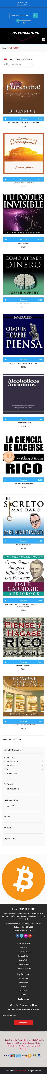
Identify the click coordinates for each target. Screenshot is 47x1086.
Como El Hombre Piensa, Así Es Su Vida (24, 363)
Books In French (36, 1040)
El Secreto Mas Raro (23, 545)
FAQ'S (23, 995)
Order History (23, 983)
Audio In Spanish (28, 1043)
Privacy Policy (23, 956)
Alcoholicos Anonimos (23, 422)
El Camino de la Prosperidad (24, 183)
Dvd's (38, 1043)
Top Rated (22, 1046)
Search (7, 1040)
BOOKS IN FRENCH (10, 773)
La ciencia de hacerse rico (23, 484)
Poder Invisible (23, 243)
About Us (23, 948)
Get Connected (23, 999)
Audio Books (23, 1040)
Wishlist (25, 5)
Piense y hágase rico (23, 665)
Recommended (34, 1046)
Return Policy (23, 960)
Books (15, 1040)
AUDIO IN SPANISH (11, 762)
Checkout (19, 5)
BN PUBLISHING (13, 789)
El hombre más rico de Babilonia (23, 725)
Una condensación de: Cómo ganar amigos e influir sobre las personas (23, 605)
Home (4, 48)
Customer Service (23, 964)
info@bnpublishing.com (25, 930)
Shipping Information (23, 968)
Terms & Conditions (23, 952)
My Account (23, 979)
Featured (23, 1049)
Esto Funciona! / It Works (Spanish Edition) (23, 123)
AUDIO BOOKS (9, 758)
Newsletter (23, 991)
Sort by (6, 64)
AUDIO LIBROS (9, 765)
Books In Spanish (13, 1043)
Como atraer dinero (23, 303)
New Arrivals (12, 1046)
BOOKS (6, 769)
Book (12, 805)
